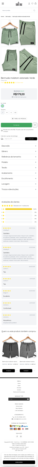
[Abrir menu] (2, 3)
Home (2, 16)
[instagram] (20, 436)
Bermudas (8, 16)
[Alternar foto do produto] (16, 357)
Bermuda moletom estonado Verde (21, 16)
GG (15, 112)
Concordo (19, 462)
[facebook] (17, 436)
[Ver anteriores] (3, 353)
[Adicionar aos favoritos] (17, 370)
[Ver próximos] (35, 353)
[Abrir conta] (29, 3)
